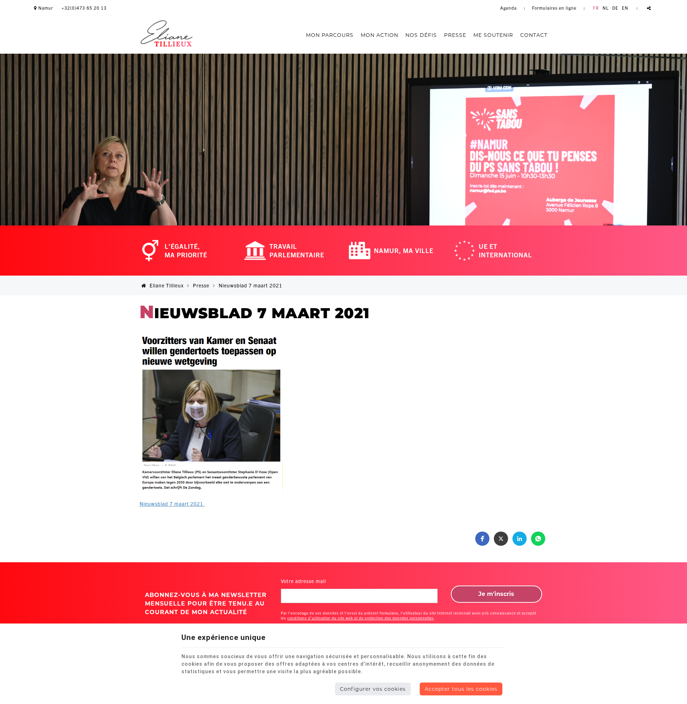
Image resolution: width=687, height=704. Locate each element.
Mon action (379, 35)
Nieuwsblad (172, 503)
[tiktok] (645, 62)
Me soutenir (493, 35)
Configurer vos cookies (373, 689)
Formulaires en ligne (554, 7)
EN (625, 7)
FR (596, 7)
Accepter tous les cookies (461, 689)
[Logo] (166, 35)
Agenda (508, 7)
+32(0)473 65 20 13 (84, 7)
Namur (45, 7)
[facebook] (585, 62)
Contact (533, 35)
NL (606, 7)
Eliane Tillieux (166, 285)
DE (615, 7)
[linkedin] (630, 62)
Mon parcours (330, 35)
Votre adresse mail (303, 581)
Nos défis (421, 35)
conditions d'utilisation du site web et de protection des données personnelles (360, 618)
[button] (482, 538)
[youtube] (615, 62)
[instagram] (600, 62)
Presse (455, 35)
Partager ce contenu (649, 7)
